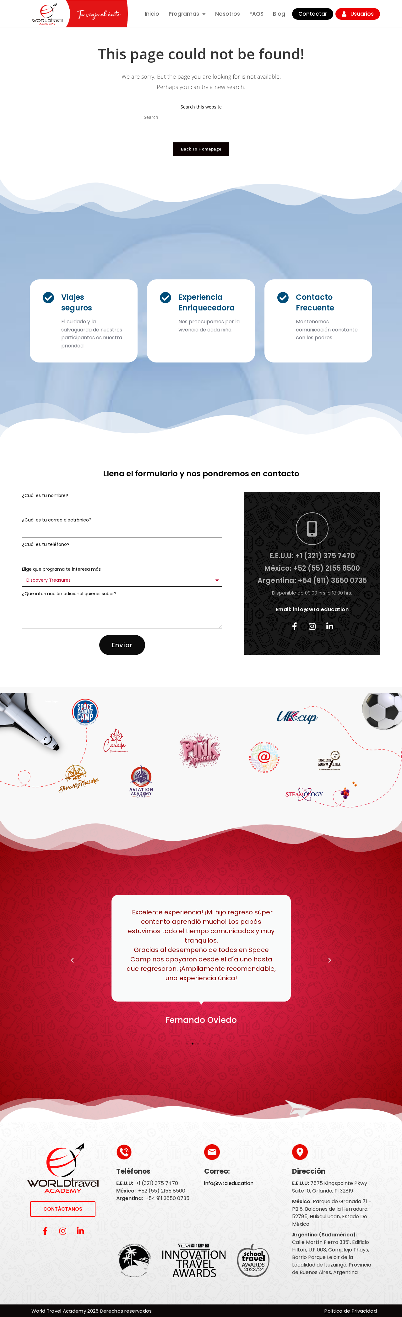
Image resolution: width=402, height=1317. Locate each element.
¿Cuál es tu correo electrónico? (56, 520)
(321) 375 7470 (160, 1183)
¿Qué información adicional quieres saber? (69, 593)
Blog (279, 14)
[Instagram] (312, 626)
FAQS (256, 14)
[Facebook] (294, 626)
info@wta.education (321, 609)
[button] (72, 960)
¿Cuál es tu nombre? (45, 495)
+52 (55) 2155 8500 (161, 1190)
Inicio (152, 14)
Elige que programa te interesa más (61, 569)
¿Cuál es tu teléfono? (45, 544)
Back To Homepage (201, 149)
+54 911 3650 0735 (167, 1198)
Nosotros (227, 14)
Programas (184, 14)
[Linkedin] (330, 626)
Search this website (201, 107)
